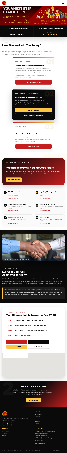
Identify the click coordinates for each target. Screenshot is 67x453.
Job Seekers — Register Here (17, 28)
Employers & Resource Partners (50, 28)
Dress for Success (40, 419)
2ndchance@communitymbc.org (43, 438)
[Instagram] (7, 424)
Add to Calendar (38, 346)
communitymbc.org (40, 443)
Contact (37, 423)
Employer (4, 433)
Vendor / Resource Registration (33, 115)
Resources (37, 416)
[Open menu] (63, 2)
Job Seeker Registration (33, 82)
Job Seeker (5, 431)
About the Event (39, 414)
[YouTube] (11, 424)
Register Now (17, 342)
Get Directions (38, 342)
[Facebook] (3, 424)
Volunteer (37, 421)
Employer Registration (33, 110)
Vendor (4, 435)
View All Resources (14, 179)
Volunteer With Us (16, 34)
